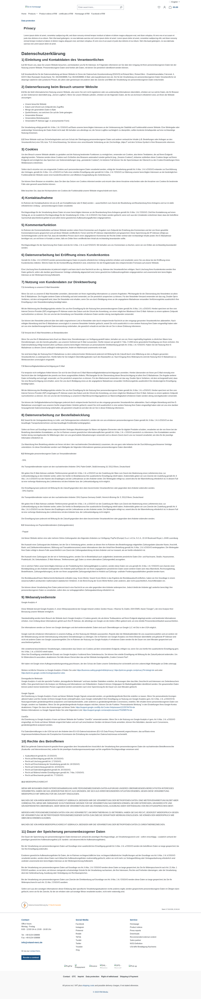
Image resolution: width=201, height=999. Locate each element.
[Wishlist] (159, 7)
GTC (74, 977)
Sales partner (135, 940)
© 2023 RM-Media (100, 992)
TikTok (78, 937)
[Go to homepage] (33, 6)
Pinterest (79, 930)
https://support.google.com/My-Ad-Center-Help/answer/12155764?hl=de (105, 707)
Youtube (79, 947)
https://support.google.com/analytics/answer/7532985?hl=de (107, 710)
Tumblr (78, 940)
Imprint (81, 977)
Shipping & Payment (129, 977)
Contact (66, 977)
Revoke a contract (31, 958)
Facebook (80, 924)
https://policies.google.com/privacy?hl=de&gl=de (134, 670)
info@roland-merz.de (31, 942)
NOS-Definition (136, 943)
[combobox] (97, 7)
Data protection (92, 977)
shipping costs (88, 985)
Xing (78, 950)
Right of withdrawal (109, 977)
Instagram (80, 927)
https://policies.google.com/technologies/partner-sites (43, 673)
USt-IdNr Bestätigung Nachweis (143, 947)
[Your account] (164, 7)
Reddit (78, 934)
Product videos (136, 927)
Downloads (134, 934)
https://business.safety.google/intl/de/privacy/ (95, 670)
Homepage (134, 924)
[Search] (121, 7)
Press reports (135, 930)
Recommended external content (143, 937)
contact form (35, 951)
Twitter (78, 943)
